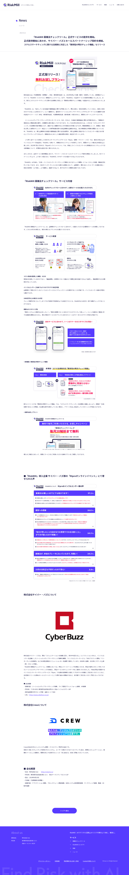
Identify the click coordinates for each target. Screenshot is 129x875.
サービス (99, 5)
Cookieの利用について (89, 861)
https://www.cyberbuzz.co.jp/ (39, 695)
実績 (105, 5)
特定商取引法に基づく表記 (71, 861)
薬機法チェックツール (79, 841)
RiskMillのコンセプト (88, 5)
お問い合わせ (120, 5)
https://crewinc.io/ (47, 772)
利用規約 (57, 861)
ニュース (111, 5)
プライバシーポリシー (44, 861)
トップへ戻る (64, 811)
